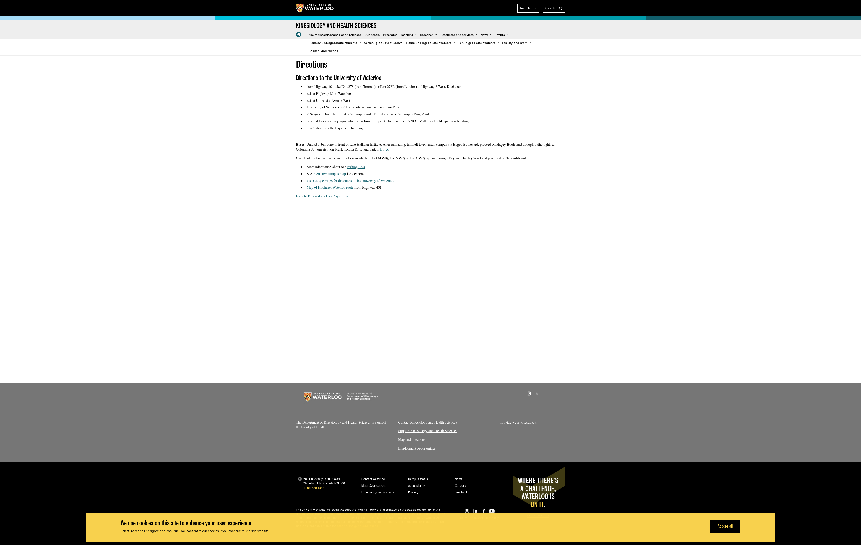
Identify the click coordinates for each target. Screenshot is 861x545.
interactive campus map (329, 173)
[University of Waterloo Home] (315, 8)
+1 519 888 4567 (313, 488)
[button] (528, 8)
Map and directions (411, 439)
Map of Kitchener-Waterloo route (330, 187)
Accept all (725, 526)
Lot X (384, 149)
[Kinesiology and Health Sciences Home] (298, 34)
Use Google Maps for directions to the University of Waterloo (350, 180)
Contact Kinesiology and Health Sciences (427, 422)
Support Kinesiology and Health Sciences (427, 430)
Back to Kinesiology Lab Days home (322, 196)
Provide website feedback (518, 422)
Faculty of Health (313, 427)
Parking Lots (356, 166)
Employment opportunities (416, 448)
